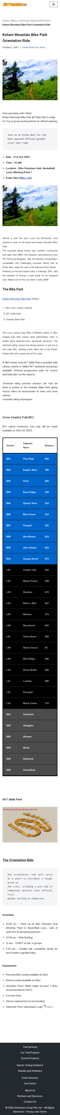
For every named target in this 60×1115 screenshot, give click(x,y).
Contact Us (30, 1101)
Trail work (24, 20)
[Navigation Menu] (54, 4)
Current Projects (30, 1058)
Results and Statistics (30, 1070)
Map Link (25, 177)
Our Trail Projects (30, 1052)
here (49, 1006)
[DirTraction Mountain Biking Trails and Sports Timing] (15, 4)
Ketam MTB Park (40, 20)
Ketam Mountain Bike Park (16, 298)
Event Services (30, 1077)
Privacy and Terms (36, 1111)
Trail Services (30, 1047)
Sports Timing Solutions (30, 1065)
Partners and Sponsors (30, 1096)
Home (5, 20)
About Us (30, 1090)
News (14, 20)
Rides (42, 47)
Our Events (30, 1083)
